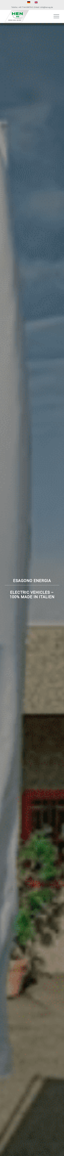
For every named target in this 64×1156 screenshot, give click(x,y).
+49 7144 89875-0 (25, 7)
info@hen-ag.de (46, 7)
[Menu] (54, 16)
